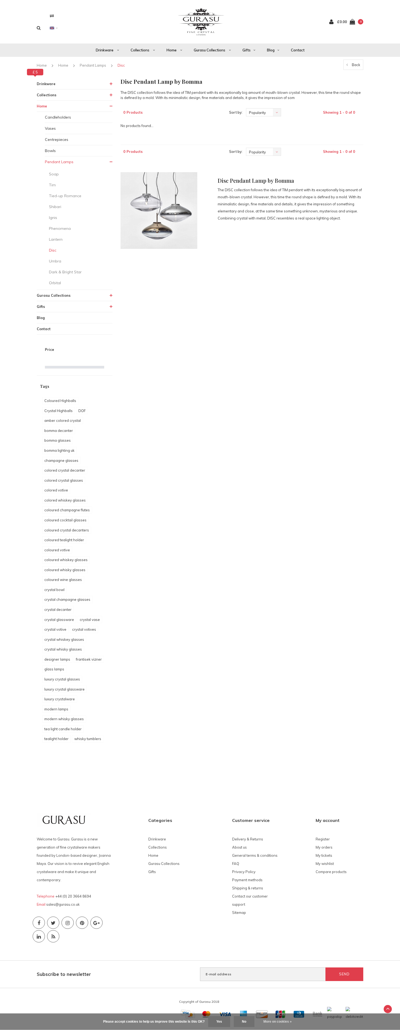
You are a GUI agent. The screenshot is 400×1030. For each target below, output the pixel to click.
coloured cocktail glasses (65, 520)
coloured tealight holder (64, 540)
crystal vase (90, 619)
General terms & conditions (255, 855)
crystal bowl (54, 589)
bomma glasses (57, 440)
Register (323, 839)
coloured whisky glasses (64, 570)
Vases (50, 128)
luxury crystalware (59, 699)
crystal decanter (58, 609)
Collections (140, 50)
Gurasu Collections (210, 50)
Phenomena (60, 228)
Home (172, 50)
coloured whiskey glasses (66, 560)
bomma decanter (58, 430)
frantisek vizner (89, 659)
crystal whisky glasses (63, 649)
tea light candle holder (63, 729)
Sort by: (235, 112)
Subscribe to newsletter (64, 974)
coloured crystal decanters (66, 530)
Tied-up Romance (65, 195)
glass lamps (54, 669)
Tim (52, 185)
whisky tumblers (87, 739)
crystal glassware (59, 619)
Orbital (55, 282)
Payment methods (247, 880)
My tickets (324, 855)
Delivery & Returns (247, 839)
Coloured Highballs (60, 400)
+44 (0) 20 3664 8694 (73, 896)
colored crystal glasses (63, 480)
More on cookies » (277, 1021)
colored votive (56, 490)
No (244, 1021)
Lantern (56, 239)
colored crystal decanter (64, 470)
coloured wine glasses (63, 579)
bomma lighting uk (59, 450)
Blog (271, 50)
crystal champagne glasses (67, 599)
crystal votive (55, 629)
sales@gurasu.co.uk (63, 904)
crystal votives (84, 629)
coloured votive (57, 550)
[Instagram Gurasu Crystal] (67, 923)
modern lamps (56, 709)
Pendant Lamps (93, 65)
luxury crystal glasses (62, 679)
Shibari (55, 206)
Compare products (331, 872)
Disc (121, 65)
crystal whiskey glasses (64, 639)
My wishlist (325, 863)
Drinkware (105, 50)
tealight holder (56, 739)
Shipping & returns (247, 888)
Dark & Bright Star (65, 272)
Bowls (50, 150)
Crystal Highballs (58, 411)
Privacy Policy (244, 872)
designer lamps (57, 659)
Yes (219, 1021)
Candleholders (58, 117)
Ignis (53, 217)
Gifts (246, 50)
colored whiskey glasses (65, 500)
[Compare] (52, 15)
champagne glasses (61, 460)
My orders (324, 847)
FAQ (235, 863)
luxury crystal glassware (64, 689)
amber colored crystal (62, 420)
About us (239, 847)
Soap (54, 174)
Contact (297, 50)
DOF (82, 411)
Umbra (55, 261)
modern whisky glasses (64, 719)
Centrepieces (56, 139)
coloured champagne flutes (67, 510)
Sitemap (239, 912)
